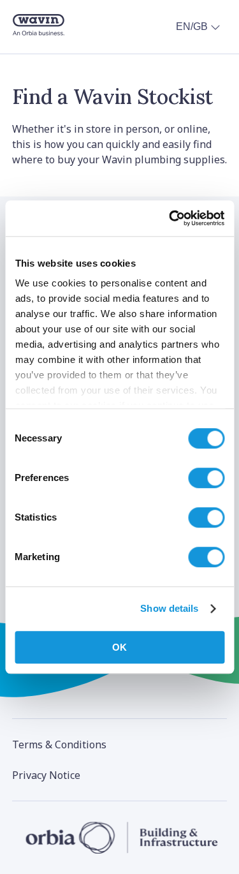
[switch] (206, 478)
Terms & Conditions (59, 744)
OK (119, 647)
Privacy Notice (46, 775)
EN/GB (192, 26)
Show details (169, 608)
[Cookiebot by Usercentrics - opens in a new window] (170, 218)
